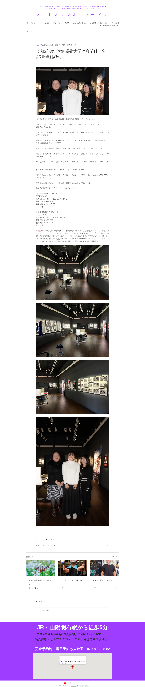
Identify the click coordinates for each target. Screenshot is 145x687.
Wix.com (73, 686)
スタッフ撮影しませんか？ (103, 580)
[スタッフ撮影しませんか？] (104, 568)
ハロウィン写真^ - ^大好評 (71, 580)
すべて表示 (115, 556)
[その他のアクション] (108, 45)
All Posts (29, 31)
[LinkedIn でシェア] (47, 539)
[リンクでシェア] (51, 539)
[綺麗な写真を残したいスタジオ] (40, 568)
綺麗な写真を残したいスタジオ (40, 582)
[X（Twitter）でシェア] (42, 539)
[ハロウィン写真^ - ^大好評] (72, 568)
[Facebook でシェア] (37, 539)
